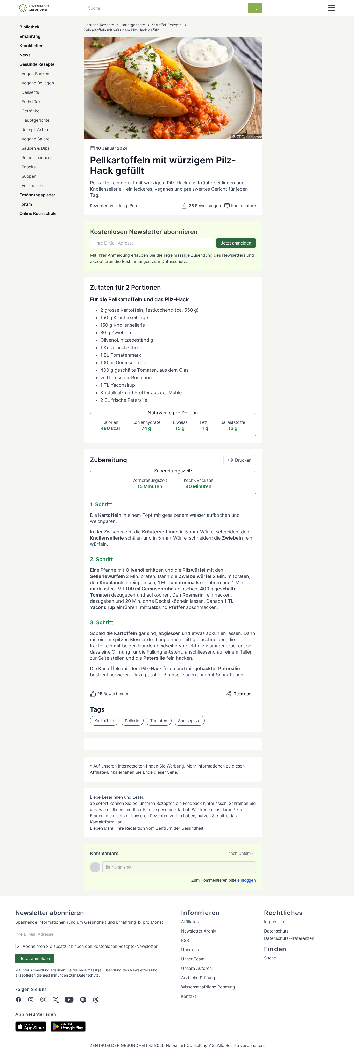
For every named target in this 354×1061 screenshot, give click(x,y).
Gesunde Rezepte (36, 64)
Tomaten (158, 720)
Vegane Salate (35, 138)
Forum (25, 204)
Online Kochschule (37, 213)
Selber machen (36, 157)
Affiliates (190, 921)
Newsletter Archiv (198, 931)
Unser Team (192, 959)
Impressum (274, 921)
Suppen (29, 176)
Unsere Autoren (196, 968)
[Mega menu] (331, 8)
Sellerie (132, 720)
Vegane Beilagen (38, 82)
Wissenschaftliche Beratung (208, 987)
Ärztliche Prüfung (198, 977)
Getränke (30, 110)
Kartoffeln (104, 720)
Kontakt (188, 996)
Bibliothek (29, 27)
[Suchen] (255, 8)
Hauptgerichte (35, 120)
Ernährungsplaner (37, 194)
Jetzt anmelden (236, 243)
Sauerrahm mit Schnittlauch (212, 674)
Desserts (30, 92)
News (25, 55)
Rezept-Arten (35, 129)
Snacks (29, 166)
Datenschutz (173, 261)
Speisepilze (189, 720)
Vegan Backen (35, 73)
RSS (185, 940)
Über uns (190, 949)
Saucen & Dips (36, 148)
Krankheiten (31, 45)
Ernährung (29, 36)
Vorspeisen (32, 185)
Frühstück (31, 101)
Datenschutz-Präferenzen (289, 938)
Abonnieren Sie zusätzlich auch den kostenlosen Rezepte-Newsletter (90, 946)
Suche (270, 957)
